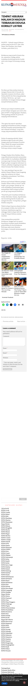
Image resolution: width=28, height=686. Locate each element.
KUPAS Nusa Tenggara (8, 602)
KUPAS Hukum (5, 555)
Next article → (22, 321)
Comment (6, 336)
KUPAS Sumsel (5, 641)
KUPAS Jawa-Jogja (7, 565)
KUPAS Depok (5, 542)
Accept (4, 683)
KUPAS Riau (5, 625)
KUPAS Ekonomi (6, 548)
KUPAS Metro (5, 596)
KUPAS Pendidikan (7, 610)
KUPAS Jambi (5, 561)
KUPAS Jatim (5, 30)
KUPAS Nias (5, 600)
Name (5, 348)
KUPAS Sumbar (6, 639)
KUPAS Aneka (5, 512)
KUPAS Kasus (5, 575)
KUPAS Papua (5, 606)
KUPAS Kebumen (6, 579)
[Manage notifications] (24, 682)
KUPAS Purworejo (6, 622)
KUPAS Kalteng (6, 571)
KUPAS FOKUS (5, 549)
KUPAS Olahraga (6, 604)
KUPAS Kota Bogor (7, 588)
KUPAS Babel (5, 514)
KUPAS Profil (5, 618)
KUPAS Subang (6, 631)
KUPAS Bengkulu (6, 528)
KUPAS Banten (5, 520)
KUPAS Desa (5, 544)
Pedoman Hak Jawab (7, 672)
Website (5, 358)
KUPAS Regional (6, 624)
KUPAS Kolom (5, 586)
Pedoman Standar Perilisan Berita (12, 674)
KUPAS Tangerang (7, 643)
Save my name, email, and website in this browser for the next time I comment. (12, 364)
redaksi (12, 29)
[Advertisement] (14, 39)
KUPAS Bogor (5, 534)
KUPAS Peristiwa (6, 612)
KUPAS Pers (5, 614)
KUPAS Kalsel (5, 569)
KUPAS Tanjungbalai (7, 645)
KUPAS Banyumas (6, 522)
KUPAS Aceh (5, 510)
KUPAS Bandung (6, 518)
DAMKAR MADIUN (8, 317)
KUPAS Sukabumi (6, 633)
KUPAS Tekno (5, 649)
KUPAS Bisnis (5, 532)
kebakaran (19, 317)
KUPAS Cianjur (6, 540)
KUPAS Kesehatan (6, 583)
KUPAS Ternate (6, 651)
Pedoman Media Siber (8, 670)
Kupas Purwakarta (7, 620)
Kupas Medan (5, 594)
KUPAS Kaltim (5, 573)
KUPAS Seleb (5, 627)
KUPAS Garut (5, 553)
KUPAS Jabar (5, 559)
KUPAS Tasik (5, 647)
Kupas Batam (5, 524)
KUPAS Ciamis (5, 538)
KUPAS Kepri (5, 581)
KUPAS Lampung (6, 590)
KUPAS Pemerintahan (8, 608)
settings (17, 680)
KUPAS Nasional (6, 598)
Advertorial (5, 509)
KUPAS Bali (4, 516)
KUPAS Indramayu (7, 557)
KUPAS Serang (5, 629)
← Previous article (7, 321)
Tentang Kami (5, 668)
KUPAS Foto (5, 551)
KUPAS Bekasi (5, 526)
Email (5, 353)
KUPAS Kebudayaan (7, 577)
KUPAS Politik (5, 616)
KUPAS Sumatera (6, 637)
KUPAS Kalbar (5, 567)
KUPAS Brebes (5, 536)
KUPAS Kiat (5, 585)
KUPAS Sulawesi (6, 635)
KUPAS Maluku (6, 592)
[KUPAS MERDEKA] (14, 5)
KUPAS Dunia (5, 546)
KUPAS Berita (20, 29)
